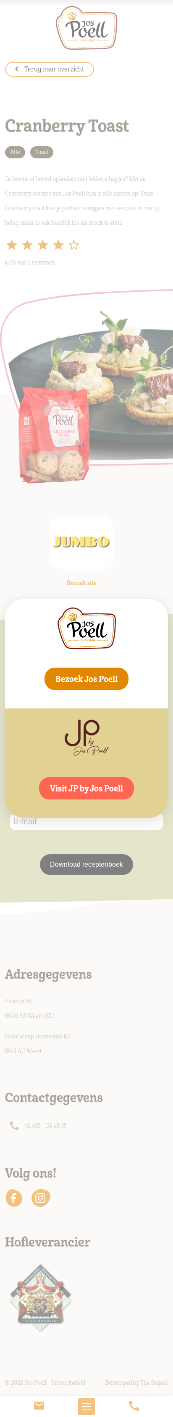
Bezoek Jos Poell (86, 679)
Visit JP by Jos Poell (86, 788)
